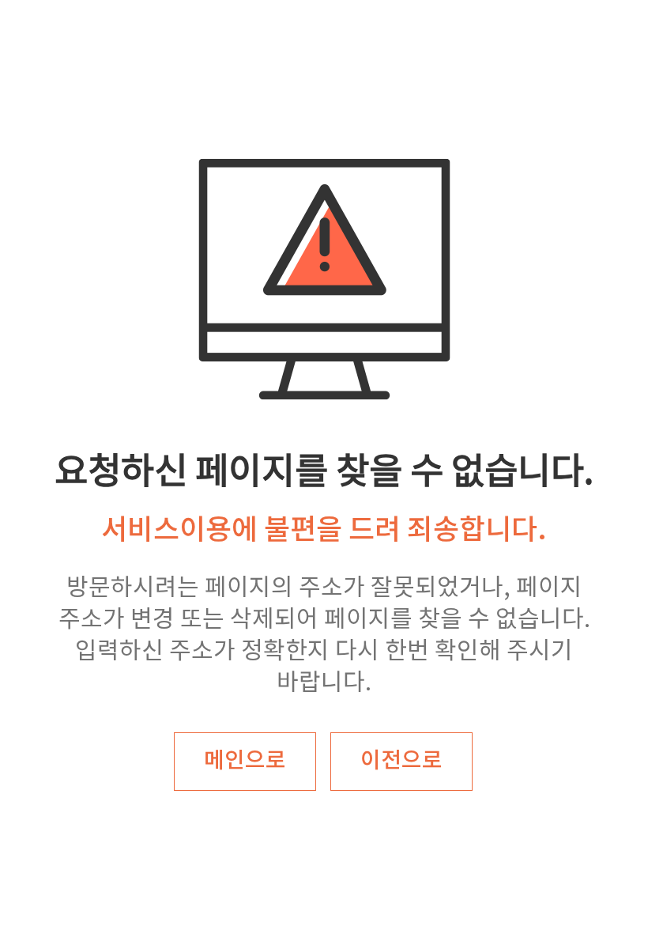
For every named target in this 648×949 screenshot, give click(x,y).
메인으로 (245, 761)
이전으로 (401, 761)
